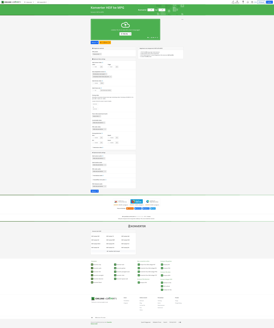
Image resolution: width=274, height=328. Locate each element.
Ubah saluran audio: (97, 156)
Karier (159, 303)
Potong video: (95, 95)
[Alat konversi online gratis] (12, 2)
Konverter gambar (121, 268)
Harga (233, 3)
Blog (141, 303)
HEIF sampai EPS (110, 243)
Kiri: (93, 140)
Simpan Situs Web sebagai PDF (147, 264)
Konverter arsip (97, 264)
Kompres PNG (166, 268)
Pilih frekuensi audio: (97, 184)
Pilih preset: (95, 51)
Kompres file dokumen (143, 279)
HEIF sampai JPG (125, 247)
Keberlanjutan (161, 305)
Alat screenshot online (143, 261)
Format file (142, 305)
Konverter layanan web (122, 279)
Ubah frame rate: (96, 88)
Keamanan (160, 307)
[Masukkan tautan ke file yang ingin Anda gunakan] (150, 37)
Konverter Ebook (97, 282)
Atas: (93, 135)
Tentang (160, 300)
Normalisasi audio (98, 175)
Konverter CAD (97, 271)
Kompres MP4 (166, 275)
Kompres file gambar (166, 261)
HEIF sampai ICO (110, 247)
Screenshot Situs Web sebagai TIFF (148, 275)
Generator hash (120, 264)
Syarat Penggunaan (146, 322)
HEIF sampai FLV (125, 243)
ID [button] (243, 2)
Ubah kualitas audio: (97, 162)
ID (179, 322)
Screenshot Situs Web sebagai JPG (148, 268)
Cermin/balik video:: (97, 120)
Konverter (94, 261)
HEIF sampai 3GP (95, 236)
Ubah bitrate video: (97, 81)
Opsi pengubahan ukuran (98, 71)
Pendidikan (126, 300)
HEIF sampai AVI (95, 240)
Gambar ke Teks (167, 282)
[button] (29, 2)
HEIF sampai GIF (95, 247)
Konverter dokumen (98, 279)
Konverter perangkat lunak (123, 271)
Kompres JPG (166, 264)
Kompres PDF (143, 282)
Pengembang (178, 303)
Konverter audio (97, 268)
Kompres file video (165, 272)
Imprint (165, 322)
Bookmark (130, 208)
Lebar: (93, 64)
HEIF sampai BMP (110, 240)
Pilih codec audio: (96, 169)
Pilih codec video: (96, 127)
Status (141, 310)
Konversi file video (101, 317)
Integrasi (126, 303)
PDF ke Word (166, 286)
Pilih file (125, 34)
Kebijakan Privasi (157, 322)
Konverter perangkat (98, 275)
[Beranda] (91, 317)
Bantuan (237, 2)
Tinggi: (109, 64)
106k (139, 208)
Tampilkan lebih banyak (114, 251)
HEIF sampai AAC (125, 236)
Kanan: (109, 140)
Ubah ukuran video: (97, 62)
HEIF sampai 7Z (110, 236)
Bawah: (109, 135)
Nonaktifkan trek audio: (99, 179)
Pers (141, 307)
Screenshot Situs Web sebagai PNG (148, 271)
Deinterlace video (97, 147)
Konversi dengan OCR (166, 279)
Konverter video (120, 275)
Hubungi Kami (172, 322)
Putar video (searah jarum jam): (100, 113)
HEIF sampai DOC (125, 240)
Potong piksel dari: (97, 133)
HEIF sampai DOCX (95, 243)
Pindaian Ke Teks (167, 289)
